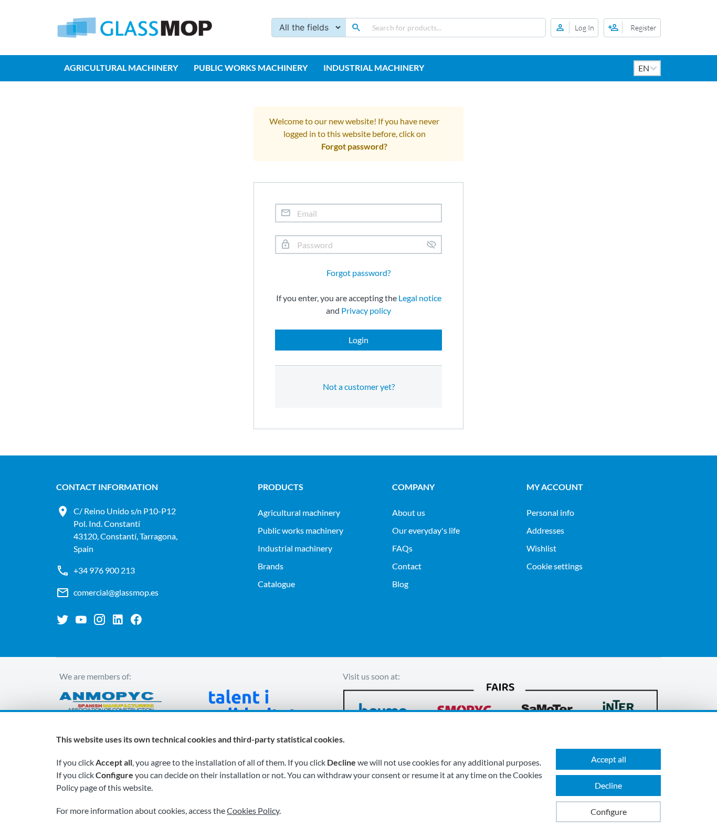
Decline (608, 785)
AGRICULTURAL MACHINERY (121, 67)
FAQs (402, 548)
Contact (406, 566)
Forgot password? (358, 273)
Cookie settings (554, 566)
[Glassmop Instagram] (99, 619)
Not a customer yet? (359, 386)
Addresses (545, 530)
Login (358, 340)
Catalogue (276, 584)
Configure (609, 811)
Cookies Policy (253, 810)
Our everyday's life (426, 530)
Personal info (550, 512)
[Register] (632, 28)
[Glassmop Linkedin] (117, 619)
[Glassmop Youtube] (81, 619)
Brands (270, 566)
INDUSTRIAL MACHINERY (373, 67)
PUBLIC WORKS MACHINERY (251, 67)
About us (408, 512)
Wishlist (541, 548)
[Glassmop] (135, 27)
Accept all (608, 759)
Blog (400, 584)
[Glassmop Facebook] (136, 619)
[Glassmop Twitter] (62, 619)
